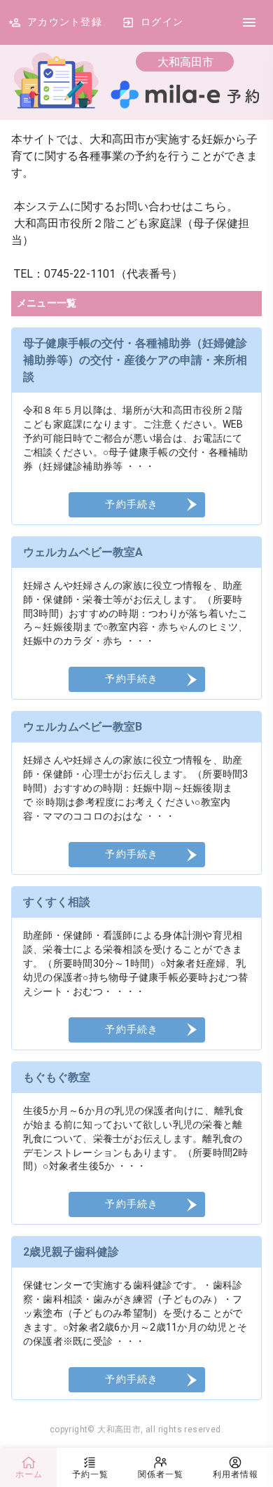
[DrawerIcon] (249, 22)
